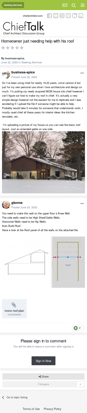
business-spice (14, 58)
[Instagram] (62, 15)
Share (45, 376)
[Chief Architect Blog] (80, 15)
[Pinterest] (68, 15)
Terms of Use (31, 409)
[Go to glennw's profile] (6, 205)
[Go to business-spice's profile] (6, 75)
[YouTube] (55, 15)
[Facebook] (49, 15)
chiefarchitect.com (33, 15)
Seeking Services (31, 62)
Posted (24, 77)
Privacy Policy (52, 409)
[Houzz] (74, 15)
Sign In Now (43, 361)
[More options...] (82, 73)
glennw (16, 202)
